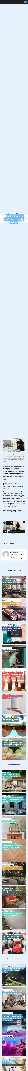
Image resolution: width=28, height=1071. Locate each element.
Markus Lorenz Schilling (10, 458)
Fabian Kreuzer (20, 456)
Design (18, 764)
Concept (19, 570)
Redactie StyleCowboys (16, 551)
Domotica (18, 958)
